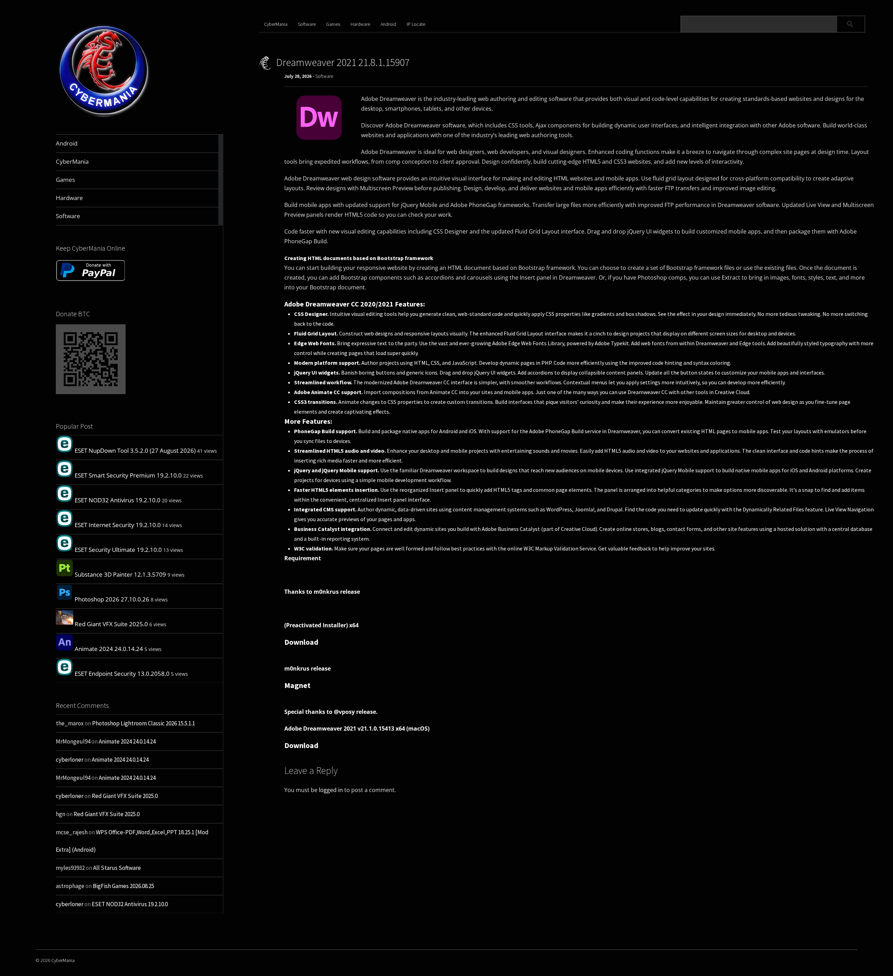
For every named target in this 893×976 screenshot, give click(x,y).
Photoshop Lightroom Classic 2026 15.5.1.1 (143, 723)
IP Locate (416, 24)
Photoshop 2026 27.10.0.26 (112, 599)
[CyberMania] (104, 118)
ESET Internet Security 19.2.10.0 (118, 525)
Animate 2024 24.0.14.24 (109, 649)
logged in (331, 790)
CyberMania (275, 24)
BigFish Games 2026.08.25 (123, 886)
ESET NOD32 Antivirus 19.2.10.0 (117, 500)
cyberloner (69, 759)
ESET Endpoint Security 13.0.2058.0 (122, 674)
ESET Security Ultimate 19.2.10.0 (118, 550)
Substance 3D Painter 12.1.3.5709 (120, 574)
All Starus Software (117, 868)
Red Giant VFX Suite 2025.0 (111, 624)
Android (388, 24)
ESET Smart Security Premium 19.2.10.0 (128, 475)
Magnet (297, 685)
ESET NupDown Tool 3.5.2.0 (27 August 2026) (135, 450)
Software (307, 24)
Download (301, 642)
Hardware (360, 24)
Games (333, 24)
